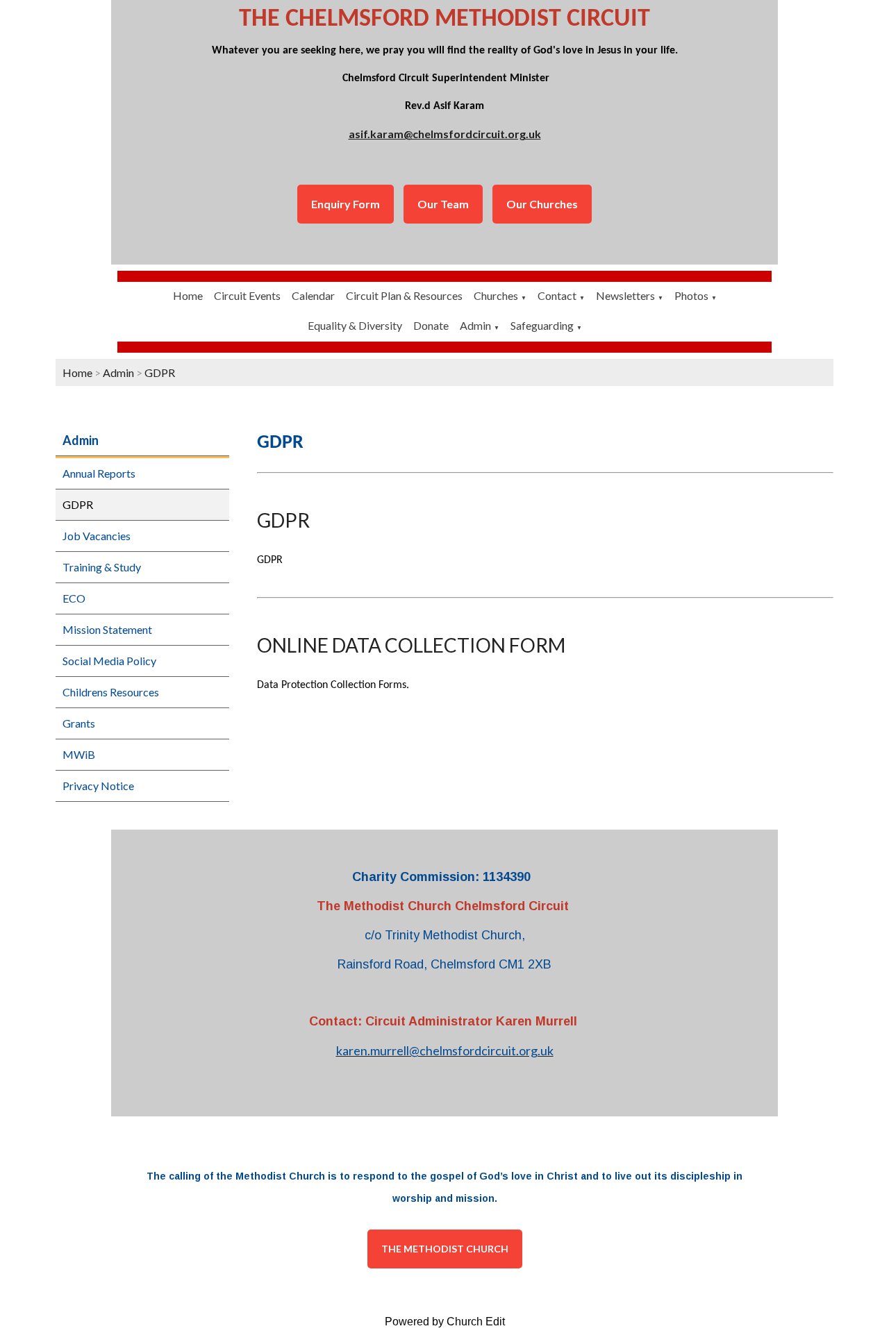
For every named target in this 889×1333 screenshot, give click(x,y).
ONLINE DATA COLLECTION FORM (411, 645)
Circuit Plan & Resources (404, 295)
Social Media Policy (109, 660)
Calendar (313, 295)
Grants (79, 723)
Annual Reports (99, 473)
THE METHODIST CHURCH (444, 1249)
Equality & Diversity (355, 325)
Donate (431, 325)
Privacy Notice (98, 785)
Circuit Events (247, 295)
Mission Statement (107, 629)
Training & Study (102, 566)
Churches (496, 295)
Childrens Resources (111, 691)
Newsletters (625, 295)
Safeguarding (542, 325)
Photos (691, 295)
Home (188, 295)
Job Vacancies (97, 535)
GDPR (159, 372)
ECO (74, 598)
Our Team (443, 203)
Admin (475, 325)
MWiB (79, 754)
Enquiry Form (345, 203)
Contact (557, 295)
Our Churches (542, 203)
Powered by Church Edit (445, 1321)
